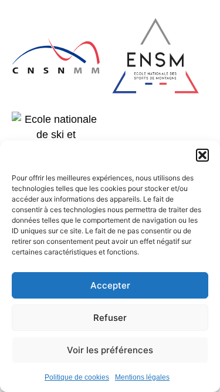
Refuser (110, 317)
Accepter (110, 285)
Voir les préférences (110, 350)
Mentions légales (142, 377)
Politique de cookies (77, 377)
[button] (202, 155)
